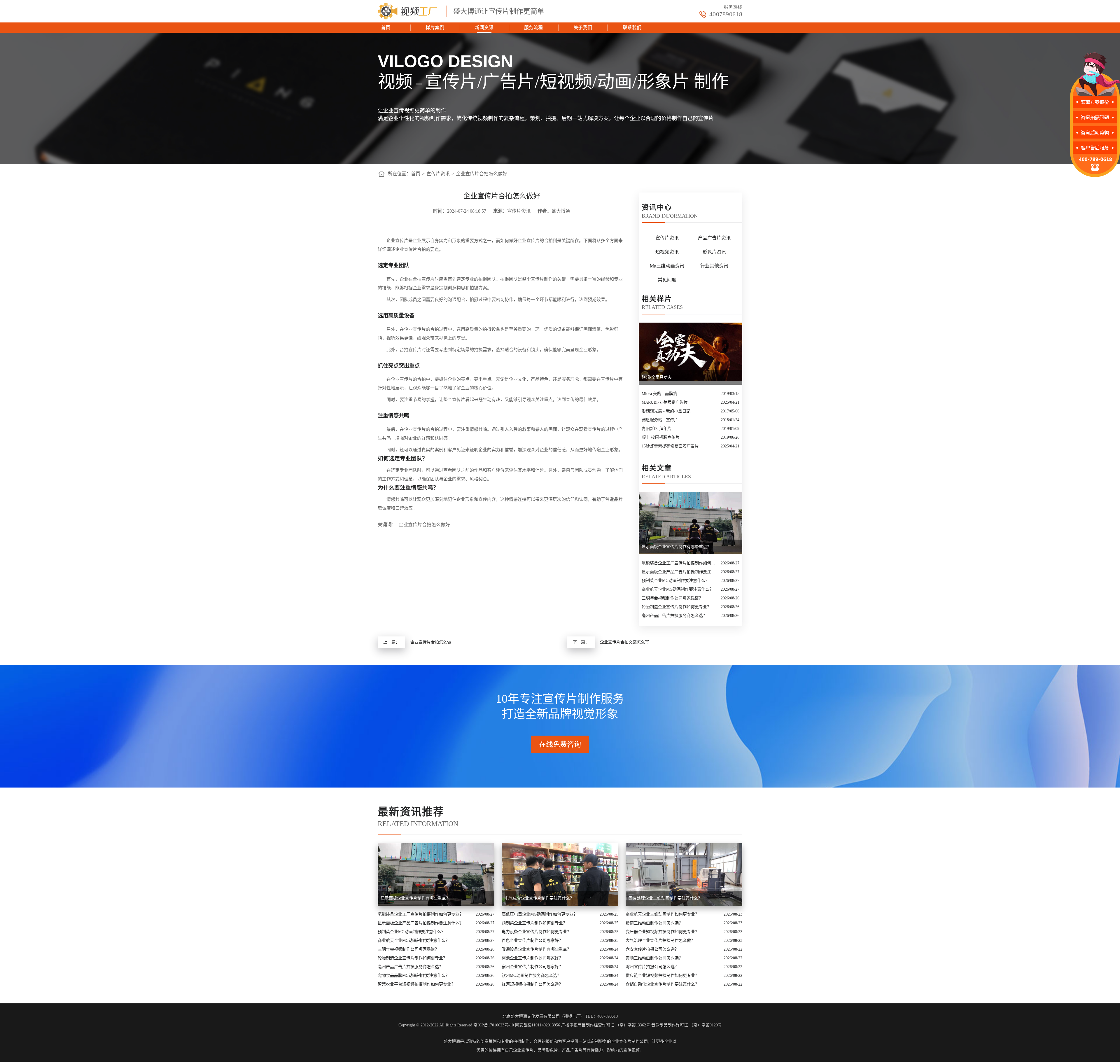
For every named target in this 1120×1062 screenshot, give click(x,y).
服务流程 (533, 27)
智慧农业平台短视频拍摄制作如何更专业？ (416, 984)
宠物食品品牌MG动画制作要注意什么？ (413, 975)
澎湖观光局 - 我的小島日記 (666, 411)
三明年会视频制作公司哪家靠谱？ (672, 598)
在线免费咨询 (560, 744)
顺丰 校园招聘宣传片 (661, 437)
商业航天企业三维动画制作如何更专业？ (662, 914)
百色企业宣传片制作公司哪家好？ (532, 940)
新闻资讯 (484, 27)
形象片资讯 (714, 251)
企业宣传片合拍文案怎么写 (624, 642)
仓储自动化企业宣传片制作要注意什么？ (662, 984)
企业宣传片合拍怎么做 (430, 642)
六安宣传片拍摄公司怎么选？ (652, 949)
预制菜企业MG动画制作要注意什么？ (675, 580)
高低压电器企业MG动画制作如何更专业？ (540, 914)
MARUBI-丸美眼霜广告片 (665, 402)
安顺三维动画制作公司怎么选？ (654, 958)
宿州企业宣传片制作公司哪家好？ (532, 967)
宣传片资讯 (438, 173)
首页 (385, 27)
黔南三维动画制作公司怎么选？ (654, 923)
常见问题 (667, 279)
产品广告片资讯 (714, 237)
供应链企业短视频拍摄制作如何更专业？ (662, 975)
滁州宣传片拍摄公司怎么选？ (652, 967)
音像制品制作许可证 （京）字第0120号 (686, 1025)
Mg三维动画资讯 (667, 265)
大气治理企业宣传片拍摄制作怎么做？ (660, 940)
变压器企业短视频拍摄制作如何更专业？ (662, 932)
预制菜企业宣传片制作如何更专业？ (534, 923)
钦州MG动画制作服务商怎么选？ (531, 975)
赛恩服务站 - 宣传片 (660, 420)
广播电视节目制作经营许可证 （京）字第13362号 (605, 1025)
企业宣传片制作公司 (629, 1041)
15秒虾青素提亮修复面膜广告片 (670, 446)
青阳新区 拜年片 (656, 428)
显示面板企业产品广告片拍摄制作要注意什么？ (680, 572)
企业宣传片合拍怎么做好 (481, 173)
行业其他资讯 (714, 265)
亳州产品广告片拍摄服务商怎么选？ (674, 615)
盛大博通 (452, 1041)
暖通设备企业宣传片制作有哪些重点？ (536, 949)
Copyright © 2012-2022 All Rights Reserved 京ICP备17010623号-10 (456, 1025)
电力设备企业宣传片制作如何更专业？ (536, 932)
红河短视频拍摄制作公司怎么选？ (532, 984)
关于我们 (582, 27)
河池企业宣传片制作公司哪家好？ (532, 958)
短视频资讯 (667, 251)
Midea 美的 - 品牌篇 (659, 393)
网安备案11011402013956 (537, 1025)
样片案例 (435, 27)
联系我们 (632, 27)
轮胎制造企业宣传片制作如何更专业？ (676, 607)
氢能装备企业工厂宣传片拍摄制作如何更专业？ (680, 563)
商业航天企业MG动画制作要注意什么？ (677, 589)
